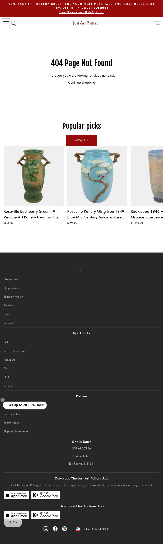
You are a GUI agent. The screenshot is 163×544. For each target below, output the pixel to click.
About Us (9, 359)
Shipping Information (16, 431)
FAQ (6, 377)
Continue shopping (81, 82)
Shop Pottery (11, 288)
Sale (6, 314)
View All (81, 140)
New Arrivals (11, 279)
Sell (6, 342)
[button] (5, 400)
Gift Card (9, 322)
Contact (8, 386)
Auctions (9, 305)
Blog (6, 368)
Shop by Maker (13, 296)
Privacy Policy (12, 414)
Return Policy (11, 422)
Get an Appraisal (14, 351)
